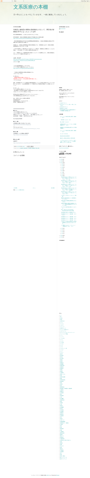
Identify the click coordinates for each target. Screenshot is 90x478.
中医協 (36, 148)
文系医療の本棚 (30, 7)
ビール (61, 339)
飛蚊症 (61, 434)
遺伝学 (61, 354)
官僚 (61, 375)
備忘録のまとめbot (63, 108)
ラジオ (61, 346)
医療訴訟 (61, 368)
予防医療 (61, 450)
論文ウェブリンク (63, 458)
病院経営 (61, 437)
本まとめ (61, 445)
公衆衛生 (61, 389)
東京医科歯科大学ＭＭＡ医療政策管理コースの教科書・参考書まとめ (68, 110)
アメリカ (61, 323)
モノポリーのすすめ (64, 133)
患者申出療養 (62, 376)
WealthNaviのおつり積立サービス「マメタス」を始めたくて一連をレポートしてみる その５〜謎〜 (69, 178)
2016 (61, 235)
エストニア (62, 326)
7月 (62, 172)
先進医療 (61, 415)
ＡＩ (61, 315)
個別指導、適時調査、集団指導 (66, 388)
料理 (61, 454)
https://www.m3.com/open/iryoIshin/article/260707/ (23, 68)
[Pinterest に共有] (33, 146)
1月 (62, 233)
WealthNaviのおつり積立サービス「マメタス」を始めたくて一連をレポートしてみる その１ (69, 192)
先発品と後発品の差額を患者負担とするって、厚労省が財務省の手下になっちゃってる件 (69, 204)
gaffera (48, 475)
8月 (62, 170)
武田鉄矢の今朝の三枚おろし (65, 440)
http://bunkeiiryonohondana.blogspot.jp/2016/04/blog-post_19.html (26, 128)
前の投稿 (52, 187)
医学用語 (61, 358)
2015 (61, 237)
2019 (61, 159)
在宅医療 (61, 392)
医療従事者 (62, 365)
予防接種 (61, 451)
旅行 (61, 453)
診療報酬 (33, 148)
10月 (62, 167)
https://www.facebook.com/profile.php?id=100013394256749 (26, 142)
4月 (62, 228)
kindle (61, 318)
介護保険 (61, 372)
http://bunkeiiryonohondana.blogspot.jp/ (22, 124)
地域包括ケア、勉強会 (64, 422)
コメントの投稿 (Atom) (19, 189)
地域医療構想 (62, 421)
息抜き (61, 418)
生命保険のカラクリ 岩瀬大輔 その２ (68, 218)
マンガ (61, 345)
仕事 (61, 397)
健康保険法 (26, 148)
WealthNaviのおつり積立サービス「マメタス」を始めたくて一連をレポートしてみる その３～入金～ (69, 185)
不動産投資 (62, 438)
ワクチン (61, 352)
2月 (62, 231)
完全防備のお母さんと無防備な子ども (68, 212)
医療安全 (61, 362)
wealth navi (62, 321)
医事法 (61, 361)
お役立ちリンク (63, 328)
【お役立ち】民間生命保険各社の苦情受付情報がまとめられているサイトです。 (68, 222)
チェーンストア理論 (64, 333)
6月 (62, 173)
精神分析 (61, 414)
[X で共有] (30, 146)
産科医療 (61, 395)
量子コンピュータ (63, 457)
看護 (61, 378)
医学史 (61, 356)
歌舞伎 (61, 371)
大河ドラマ (62, 420)
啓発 (61, 382)
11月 (62, 165)
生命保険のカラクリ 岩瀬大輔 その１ (68, 219)
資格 (61, 401)
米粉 (61, 441)
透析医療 (61, 428)
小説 (61, 404)
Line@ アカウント (63, 103)
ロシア (61, 351)
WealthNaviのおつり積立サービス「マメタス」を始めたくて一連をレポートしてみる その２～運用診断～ (69, 189)
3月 (62, 229)
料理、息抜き (62, 455)
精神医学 (61, 412)
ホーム (34, 187)
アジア (61, 322)
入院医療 (61, 431)
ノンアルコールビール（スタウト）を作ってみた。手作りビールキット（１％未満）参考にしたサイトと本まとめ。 (68, 141)
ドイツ (61, 335)
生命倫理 (61, 411)
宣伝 (61, 417)
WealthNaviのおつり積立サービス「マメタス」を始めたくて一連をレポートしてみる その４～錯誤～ (69, 181)
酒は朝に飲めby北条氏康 (64, 136)
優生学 (61, 448)
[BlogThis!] (29, 146)
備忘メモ (61, 435)
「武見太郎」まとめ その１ (65, 119)
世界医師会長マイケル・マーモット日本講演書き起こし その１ (68, 125)
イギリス (61, 325)
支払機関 (29, 148)
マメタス (61, 343)
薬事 (38, 148)
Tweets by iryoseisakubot (64, 148)
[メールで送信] (27, 146)
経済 (61, 385)
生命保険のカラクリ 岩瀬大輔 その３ (68, 216)
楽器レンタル (62, 374)
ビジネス (61, 341)
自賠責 (61, 402)
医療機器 (61, 364)
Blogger (57, 475)
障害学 (61, 405)
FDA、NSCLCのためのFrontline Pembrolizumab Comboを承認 (67, 210)
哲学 (61, 425)
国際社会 (61, 391)
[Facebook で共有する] (31, 146)
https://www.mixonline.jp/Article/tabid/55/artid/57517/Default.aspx (26, 38)
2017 (61, 162)
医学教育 (61, 355)
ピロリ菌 (61, 342)
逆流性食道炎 (62, 379)
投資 (61, 427)
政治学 (61, 408)
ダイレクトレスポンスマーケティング (67, 332)
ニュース (18, 148)
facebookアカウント (64, 106)
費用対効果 (62, 433)
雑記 (61, 394)
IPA (60, 316)
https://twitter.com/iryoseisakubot (20, 134)
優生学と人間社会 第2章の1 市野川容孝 (67, 138)
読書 (61, 430)
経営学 (61, 384)
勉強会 (61, 443)
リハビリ (61, 349)
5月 (62, 175)
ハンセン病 (62, 338)
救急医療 (61, 381)
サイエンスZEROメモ (64, 329)
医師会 (61, 359)
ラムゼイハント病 (63, 348)
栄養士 (61, 369)
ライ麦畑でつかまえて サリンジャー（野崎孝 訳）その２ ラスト (68, 226)
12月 (62, 164)
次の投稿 (15, 187)
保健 (61, 444)
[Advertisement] (37, 21)
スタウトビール (63, 331)
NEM (61, 319)
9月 (62, 169)
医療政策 (21, 148)
